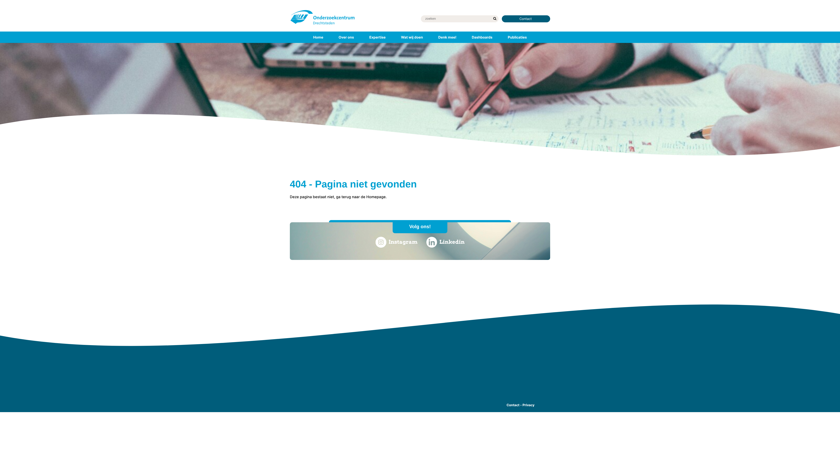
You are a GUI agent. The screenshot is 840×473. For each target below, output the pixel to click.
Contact (526, 19)
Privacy (529, 405)
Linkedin (452, 242)
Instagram (402, 242)
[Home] (322, 25)
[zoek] (495, 18)
